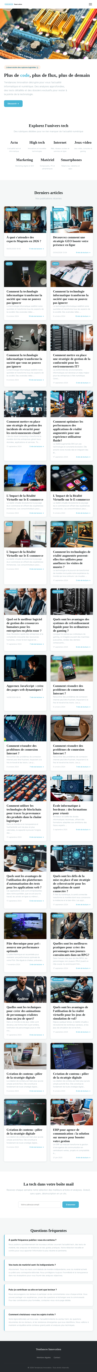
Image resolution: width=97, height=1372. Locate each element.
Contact (57, 1357)
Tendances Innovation (48, 1349)
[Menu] (90, 4)
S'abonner (70, 1204)
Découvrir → (13, 103)
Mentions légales (44, 1357)
